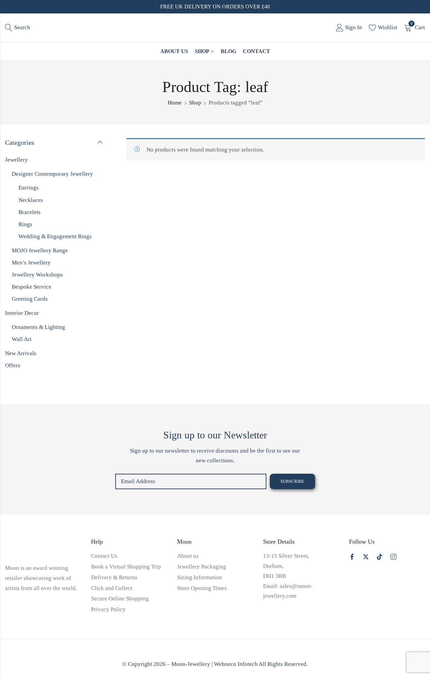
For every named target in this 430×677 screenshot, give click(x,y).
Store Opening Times (202, 588)
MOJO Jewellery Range (40, 250)
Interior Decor (22, 313)
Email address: (190, 481)
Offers (12, 365)
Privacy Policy (108, 609)
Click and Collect (111, 588)
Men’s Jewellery (31, 262)
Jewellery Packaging (201, 566)
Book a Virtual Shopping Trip (126, 566)
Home (175, 102)
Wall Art (22, 339)
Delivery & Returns (114, 577)
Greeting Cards (30, 299)
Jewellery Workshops (37, 274)
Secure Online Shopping (120, 598)
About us (188, 556)
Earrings (28, 187)
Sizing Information (199, 577)
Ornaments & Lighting (38, 327)
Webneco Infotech (236, 664)
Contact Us (104, 556)
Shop (195, 102)
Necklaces (30, 200)
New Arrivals (20, 353)
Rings (25, 224)
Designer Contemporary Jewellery (52, 174)
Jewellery (16, 160)
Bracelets (29, 212)
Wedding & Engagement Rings (55, 236)
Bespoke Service (31, 287)
